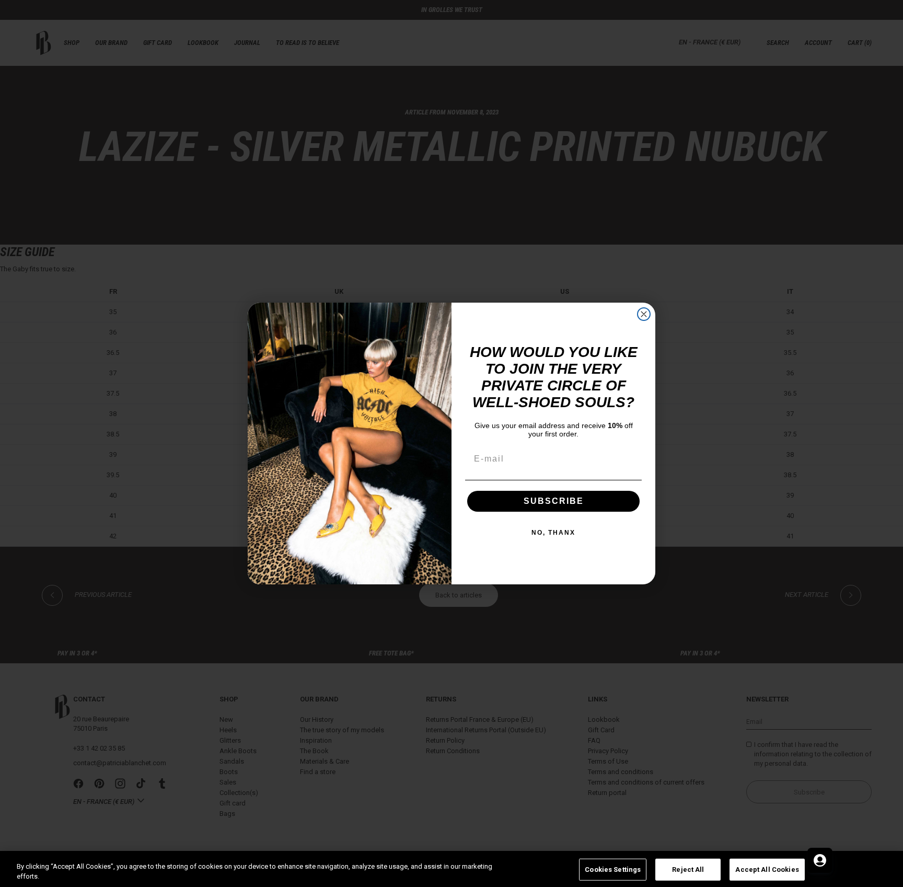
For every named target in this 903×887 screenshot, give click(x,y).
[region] (451, 869)
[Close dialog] (644, 314)
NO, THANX (553, 532)
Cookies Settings (613, 869)
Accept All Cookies (766, 869)
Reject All (688, 869)
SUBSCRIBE (554, 501)
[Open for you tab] (819, 860)
